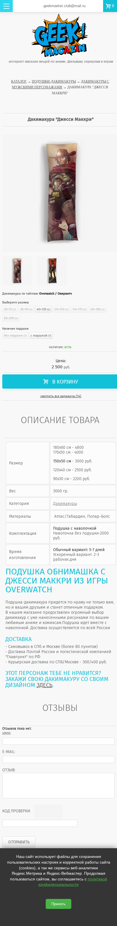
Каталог (19, 81)
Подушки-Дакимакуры (54, 81)
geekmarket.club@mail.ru (64, 6)
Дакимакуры (65, 503)
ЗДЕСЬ (44, 685)
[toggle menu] (6, 6)
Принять (58, 904)
